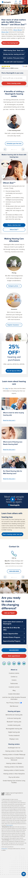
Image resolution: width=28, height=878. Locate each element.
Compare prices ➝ (14, 286)
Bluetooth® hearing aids (14, 722)
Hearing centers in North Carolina (14, 770)
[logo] (6, 2)
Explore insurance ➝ (14, 325)
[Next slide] (23, 149)
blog (6, 388)
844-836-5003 (14, 650)
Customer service (14, 687)
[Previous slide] (5, 149)
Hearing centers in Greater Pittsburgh (14, 754)
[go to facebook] (9, 664)
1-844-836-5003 (14, 571)
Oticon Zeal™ (14, 230)
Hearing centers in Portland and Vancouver (14, 759)
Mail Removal (14, 706)
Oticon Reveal (17, 30)
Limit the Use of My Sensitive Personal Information (14, 698)
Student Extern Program (11, 637)
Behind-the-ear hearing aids (14, 715)
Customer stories (14, 673)
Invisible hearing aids (14, 725)
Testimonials (14, 683)
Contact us (14, 677)
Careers (14, 680)
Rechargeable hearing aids (14, 729)
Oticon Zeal (4, 32)
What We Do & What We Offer (11, 628)
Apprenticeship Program (11, 641)
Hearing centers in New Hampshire (14, 774)
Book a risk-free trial (14, 225)
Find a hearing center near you (12, 534)
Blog (14, 690)
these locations (9, 825)
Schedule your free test (14, 144)
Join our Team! (9, 613)
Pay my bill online (14, 777)
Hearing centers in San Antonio (14, 767)
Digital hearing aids (14, 732)
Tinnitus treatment (14, 735)
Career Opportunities (10, 633)
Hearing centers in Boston (14, 763)
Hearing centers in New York (14, 751)
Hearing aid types (14, 711)
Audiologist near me (14, 748)
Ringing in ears (14, 739)
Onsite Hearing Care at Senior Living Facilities (14, 781)
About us (14, 669)
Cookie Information (14, 694)
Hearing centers (14, 744)
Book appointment (14, 656)
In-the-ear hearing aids (14, 718)
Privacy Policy (4, 848)
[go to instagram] (19, 664)
